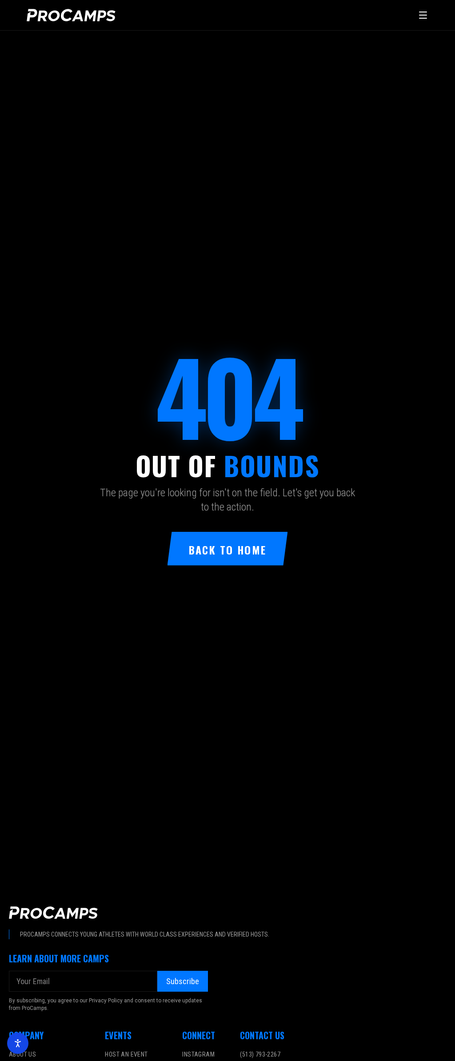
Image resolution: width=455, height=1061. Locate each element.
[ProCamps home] (71, 15)
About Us (22, 1054)
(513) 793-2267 (260, 1054)
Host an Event (126, 1054)
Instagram (198, 1054)
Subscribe (182, 981)
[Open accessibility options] (17, 1043)
